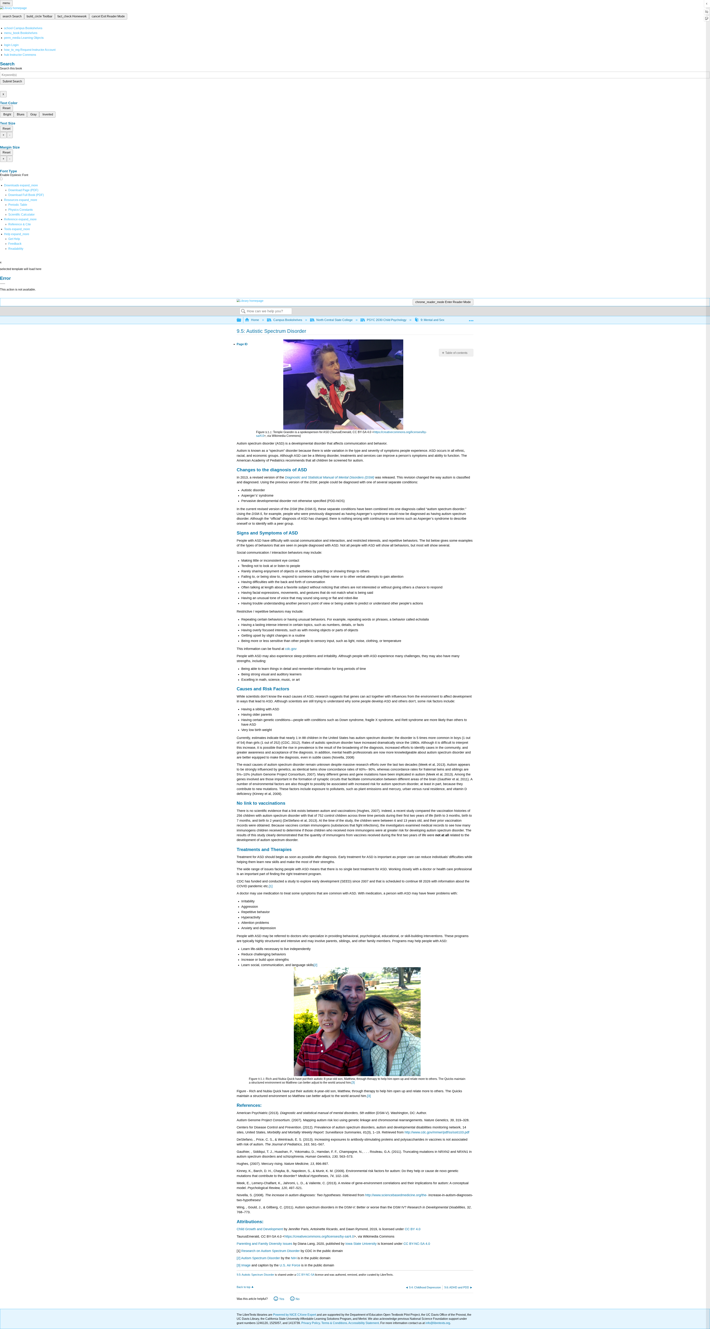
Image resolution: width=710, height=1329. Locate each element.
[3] (353, 1082)
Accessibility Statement (363, 1323)
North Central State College (334, 320)
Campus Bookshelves (288, 320)
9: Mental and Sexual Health (439, 320)
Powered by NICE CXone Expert (295, 1314)
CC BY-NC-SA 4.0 (416, 1244)
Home (255, 320)
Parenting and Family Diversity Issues (264, 1244)
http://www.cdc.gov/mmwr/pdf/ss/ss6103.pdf (437, 1132)
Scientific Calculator (21, 214)
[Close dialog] (2, 283)
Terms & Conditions (334, 1323)
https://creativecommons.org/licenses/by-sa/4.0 (319, 1236)
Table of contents (456, 352)
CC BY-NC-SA (306, 1274)
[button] (14, 243)
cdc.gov (291, 649)
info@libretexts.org (437, 1323)
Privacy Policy (310, 1323)
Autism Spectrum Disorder (260, 1258)
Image (246, 1265)
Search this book (11, 68)
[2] (315, 965)
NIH (294, 1258)
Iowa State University (361, 1244)
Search (243, 311)
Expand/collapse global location (471, 319)
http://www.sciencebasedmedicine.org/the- (396, 1195)
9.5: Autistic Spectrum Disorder (255, 1274)
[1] (271, 886)
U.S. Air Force (290, 1265)
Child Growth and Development (260, 1229)
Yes (281, 1299)
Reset (6, 108)
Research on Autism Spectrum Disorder (270, 1251)
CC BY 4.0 (412, 1229)
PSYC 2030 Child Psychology (386, 320)
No (298, 1299)
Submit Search (12, 81)
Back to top (243, 1287)
